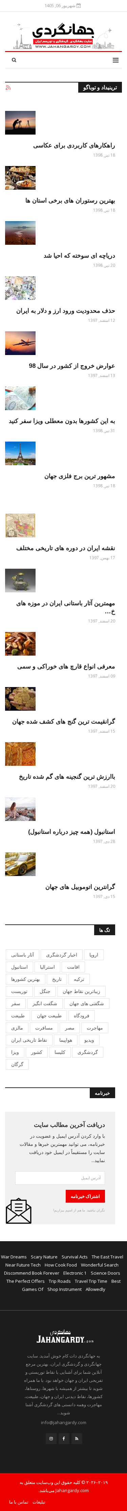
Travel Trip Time (91, 1281)
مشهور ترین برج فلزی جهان (79, 476)
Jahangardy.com (72, 1490)
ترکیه (79, 979)
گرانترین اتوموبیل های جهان (80, 886)
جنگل (45, 991)
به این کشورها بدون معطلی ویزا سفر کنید (62, 421)
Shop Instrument (64, 1289)
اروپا (93, 954)
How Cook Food (61, 1265)
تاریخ (57, 979)
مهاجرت (95, 1027)
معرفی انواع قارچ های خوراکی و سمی (66, 666)
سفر (15, 1003)
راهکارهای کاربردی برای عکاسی (74, 145)
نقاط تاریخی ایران (29, 1040)
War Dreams (14, 1257)
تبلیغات (39, 1502)
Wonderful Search (100, 1265)
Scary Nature (44, 1257)
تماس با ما (18, 1502)
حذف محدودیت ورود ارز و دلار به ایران (65, 310)
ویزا (15, 1052)
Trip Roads (60, 1281)
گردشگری (88, 1052)
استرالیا (47, 967)
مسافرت (44, 1027)
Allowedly (95, 1289)
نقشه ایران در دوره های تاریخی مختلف (65, 548)
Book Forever (45, 1273)
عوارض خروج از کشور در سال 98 (72, 365)
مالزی (17, 1027)
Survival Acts (75, 1257)
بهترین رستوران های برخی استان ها (70, 200)
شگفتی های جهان (86, 1003)
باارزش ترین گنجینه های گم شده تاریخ (67, 776)
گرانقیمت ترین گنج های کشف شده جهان (63, 721)
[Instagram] (51, 1438)
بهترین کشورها (25, 979)
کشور (36, 1052)
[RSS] (76, 1438)
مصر (70, 1027)
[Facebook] (64, 1438)
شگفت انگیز (45, 1003)
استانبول (19, 967)
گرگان (17, 1064)
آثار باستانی (22, 954)
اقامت (73, 967)
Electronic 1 (75, 1273)
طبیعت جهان (49, 1015)
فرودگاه (81, 1015)
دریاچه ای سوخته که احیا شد (79, 255)
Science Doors (105, 1273)
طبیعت (18, 1015)
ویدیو (89, 1040)
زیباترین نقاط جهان (81, 991)
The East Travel (107, 1257)
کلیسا (60, 1052)
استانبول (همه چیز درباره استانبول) (71, 831)
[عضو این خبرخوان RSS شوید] (7, 88)
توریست (19, 991)
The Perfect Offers (25, 1281)
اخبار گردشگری (61, 954)
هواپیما (65, 1040)
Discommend (17, 1273)
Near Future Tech (23, 1265)
